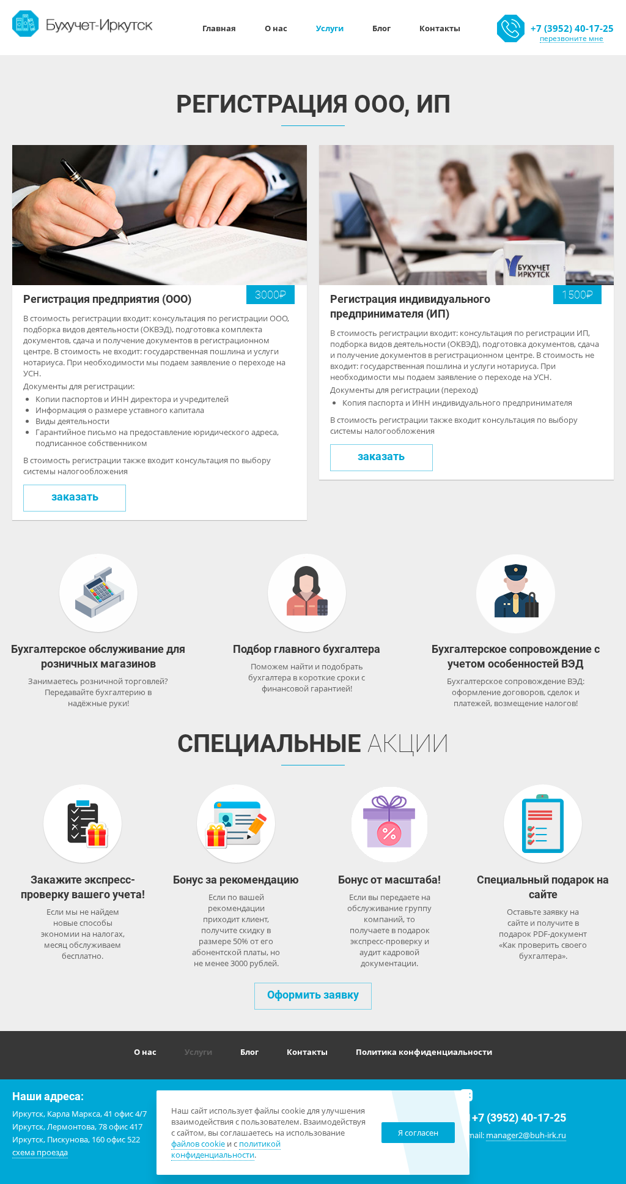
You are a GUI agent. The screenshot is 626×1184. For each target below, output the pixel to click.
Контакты (439, 28)
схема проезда (40, 1152)
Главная (219, 28)
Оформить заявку (313, 994)
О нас (276, 28)
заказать (74, 496)
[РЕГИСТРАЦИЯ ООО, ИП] (82, 22)
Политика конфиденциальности (424, 1051)
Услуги (330, 28)
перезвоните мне (571, 38)
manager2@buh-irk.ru (526, 1135)
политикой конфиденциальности (226, 1149)
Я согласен (418, 1132)
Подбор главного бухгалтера (306, 648)
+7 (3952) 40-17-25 (572, 28)
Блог (381, 28)
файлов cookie (198, 1143)
